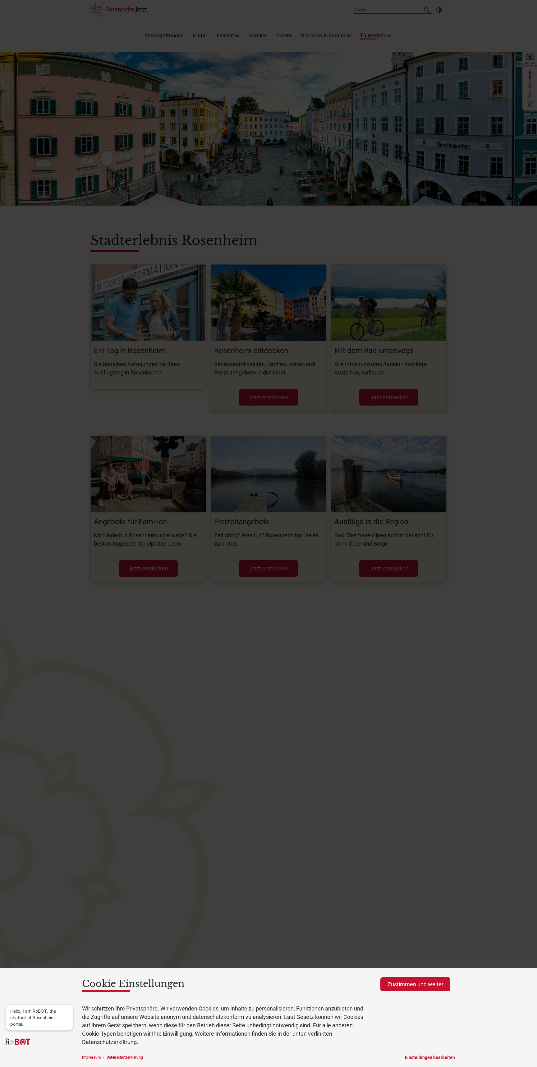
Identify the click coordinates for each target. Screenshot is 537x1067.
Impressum (91, 1057)
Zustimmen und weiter (415, 984)
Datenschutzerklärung (125, 1057)
